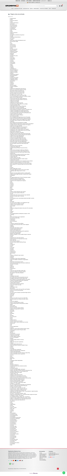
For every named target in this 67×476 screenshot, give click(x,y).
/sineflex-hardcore (13, 319)
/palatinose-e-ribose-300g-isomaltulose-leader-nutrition (19, 328)
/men (11, 314)
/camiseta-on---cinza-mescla (15, 383)
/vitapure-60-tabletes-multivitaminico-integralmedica (19, 259)
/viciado (11, 212)
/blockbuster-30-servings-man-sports (16, 261)
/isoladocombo (12, 153)
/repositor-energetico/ (14, 86)
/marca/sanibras (13, 422)
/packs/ (11, 64)
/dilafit (11, 200)
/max (11, 190)
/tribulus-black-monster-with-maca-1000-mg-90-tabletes (20, 289)
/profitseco (12, 249)
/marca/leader (12, 443)
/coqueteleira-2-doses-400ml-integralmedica (17, 258)
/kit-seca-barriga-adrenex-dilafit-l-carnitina (17, 179)
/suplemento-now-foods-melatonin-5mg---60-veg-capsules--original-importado (24, 391)
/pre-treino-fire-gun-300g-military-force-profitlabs (18, 103)
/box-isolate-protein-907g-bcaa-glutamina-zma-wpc (19, 277)
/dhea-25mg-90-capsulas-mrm (15, 131)
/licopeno (11, 186)
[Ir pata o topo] (58, 469)
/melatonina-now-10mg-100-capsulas (16, 102)
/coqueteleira (12, 330)
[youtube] (51, 457)
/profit (11, 402)
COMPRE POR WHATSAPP (36, 0)
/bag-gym (11, 363)
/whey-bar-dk (12, 323)
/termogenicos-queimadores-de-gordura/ (17, 34)
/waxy (11, 356)
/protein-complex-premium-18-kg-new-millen (18, 329)
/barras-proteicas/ (13, 85)
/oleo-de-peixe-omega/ (14, 41)
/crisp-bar (11, 327)
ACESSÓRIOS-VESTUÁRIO (18, 8)
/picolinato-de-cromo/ (14, 55)
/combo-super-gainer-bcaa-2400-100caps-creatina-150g (20, 352)
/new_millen (12, 406)
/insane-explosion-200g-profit (15, 392)
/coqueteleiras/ (12, 28)
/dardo (11, 165)
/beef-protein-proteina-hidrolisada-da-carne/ (18, 40)
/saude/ (11, 19)
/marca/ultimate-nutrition (14, 433)
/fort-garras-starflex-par (14, 364)
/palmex (11, 362)
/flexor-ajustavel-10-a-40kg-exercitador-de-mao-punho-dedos (21, 164)
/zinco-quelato (12, 205)
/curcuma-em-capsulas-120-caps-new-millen (18, 137)
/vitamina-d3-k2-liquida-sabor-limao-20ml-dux (18, 88)
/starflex (11, 405)
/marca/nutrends (13, 432)
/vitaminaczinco (12, 268)
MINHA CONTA (18, 0)
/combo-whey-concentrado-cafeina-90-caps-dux (18, 99)
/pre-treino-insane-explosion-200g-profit (17, 192)
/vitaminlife (12, 410)
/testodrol (11, 199)
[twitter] (53, 457)
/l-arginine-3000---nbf (14, 373)
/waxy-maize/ (12, 57)
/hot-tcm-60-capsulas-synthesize (16, 281)
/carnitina (11, 245)
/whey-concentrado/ (13, 26)
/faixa (11, 222)
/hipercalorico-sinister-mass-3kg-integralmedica (18, 141)
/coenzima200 (12, 220)
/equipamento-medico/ (14, 51)
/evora (11, 269)
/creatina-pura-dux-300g (14, 101)
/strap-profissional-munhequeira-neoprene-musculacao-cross (21, 109)
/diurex (11, 144)
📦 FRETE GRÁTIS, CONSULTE (33, 2)
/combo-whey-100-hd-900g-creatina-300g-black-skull (19, 151)
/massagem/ (12, 76)
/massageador (12, 175)
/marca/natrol (12, 441)
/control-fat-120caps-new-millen (15, 284)
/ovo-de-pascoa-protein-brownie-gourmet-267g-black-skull (20, 112)
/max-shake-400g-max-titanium (15, 232)
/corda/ (11, 21)
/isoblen (11, 265)
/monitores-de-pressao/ (14, 77)
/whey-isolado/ (12, 62)
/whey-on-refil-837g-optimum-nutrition (17, 302)
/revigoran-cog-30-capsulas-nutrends (16, 204)
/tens (11, 176)
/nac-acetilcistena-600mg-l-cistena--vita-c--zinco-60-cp (20, 396)
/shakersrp (12, 266)
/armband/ (12, 61)
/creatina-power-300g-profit (15, 146)
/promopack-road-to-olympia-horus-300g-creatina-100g (20, 120)
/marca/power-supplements (15, 418)
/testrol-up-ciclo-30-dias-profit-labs (16, 97)
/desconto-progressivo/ (14, 69)
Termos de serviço (42, 459)
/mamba (11, 236)
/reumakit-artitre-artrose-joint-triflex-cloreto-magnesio (19, 224)
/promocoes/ (12, 23)
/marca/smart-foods (13, 414)
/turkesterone (12, 244)
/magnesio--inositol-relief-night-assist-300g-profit (18, 385)
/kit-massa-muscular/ (13, 49)
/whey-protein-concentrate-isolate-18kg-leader (18, 108)
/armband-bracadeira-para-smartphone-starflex (18, 365)
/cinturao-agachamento (14, 326)
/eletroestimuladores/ (13, 75)
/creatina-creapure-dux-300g (15, 157)
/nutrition (11, 403)
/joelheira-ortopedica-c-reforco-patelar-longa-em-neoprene (20, 234)
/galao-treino (12, 358)
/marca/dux (12, 425)
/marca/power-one (13, 421)
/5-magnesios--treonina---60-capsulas (16, 395)
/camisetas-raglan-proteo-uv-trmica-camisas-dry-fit (19, 371)
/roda (11, 210)
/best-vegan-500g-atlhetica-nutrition (16, 227)
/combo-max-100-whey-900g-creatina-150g (17, 270)
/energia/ (11, 35)
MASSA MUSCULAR (26, 8)
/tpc (10, 215)
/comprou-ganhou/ (13, 52)
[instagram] (52, 457)
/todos (11, 444)
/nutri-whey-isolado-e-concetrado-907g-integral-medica (19, 142)
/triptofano (12, 257)
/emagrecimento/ (13, 18)
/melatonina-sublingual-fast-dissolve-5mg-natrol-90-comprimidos (21, 208)
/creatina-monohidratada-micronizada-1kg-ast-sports (19, 110)
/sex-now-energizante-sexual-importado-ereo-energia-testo (20, 384)
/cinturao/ (11, 60)
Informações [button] (42, 451)
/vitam (11, 181)
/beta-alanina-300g (13, 306)
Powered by (31, 473)
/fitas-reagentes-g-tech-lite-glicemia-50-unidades (18, 122)
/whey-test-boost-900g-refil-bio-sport (16, 381)
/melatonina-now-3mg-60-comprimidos (17, 132)
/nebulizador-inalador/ (14, 78)
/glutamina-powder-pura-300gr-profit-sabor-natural (19, 299)
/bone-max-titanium (13, 221)
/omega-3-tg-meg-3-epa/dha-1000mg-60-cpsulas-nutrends (20, 397)
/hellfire (11, 274)
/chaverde (12, 183)
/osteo (11, 260)
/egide (11, 148)
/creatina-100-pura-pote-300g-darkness (17, 135)
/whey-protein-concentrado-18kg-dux (16, 114)
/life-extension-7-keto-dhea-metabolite (16, 272)
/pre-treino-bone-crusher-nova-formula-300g (18, 95)
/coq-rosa (11, 354)
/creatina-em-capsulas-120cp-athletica (16, 223)
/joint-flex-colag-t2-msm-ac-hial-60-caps (17, 92)
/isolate (11, 243)
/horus (11, 188)
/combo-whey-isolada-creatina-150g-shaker (17, 155)
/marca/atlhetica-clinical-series (15, 417)
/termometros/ (12, 80)
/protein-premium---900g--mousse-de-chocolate (18, 388)
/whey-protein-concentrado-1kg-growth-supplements (19, 231)
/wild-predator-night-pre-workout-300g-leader (18, 106)
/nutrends (11, 409)
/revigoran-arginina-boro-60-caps (16, 113)
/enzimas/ (11, 66)
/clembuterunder (13, 251)
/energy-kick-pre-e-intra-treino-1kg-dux (17, 237)
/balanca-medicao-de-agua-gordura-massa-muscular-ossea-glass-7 (22, 123)
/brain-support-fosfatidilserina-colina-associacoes (18, 126)
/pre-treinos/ (12, 38)
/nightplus (11, 225)
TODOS (12, 8)
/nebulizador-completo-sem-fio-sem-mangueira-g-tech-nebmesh (21, 160)
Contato (40, 452)
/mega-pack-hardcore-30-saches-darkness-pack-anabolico (20, 134)
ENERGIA (31, 8)
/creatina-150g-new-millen (14, 159)
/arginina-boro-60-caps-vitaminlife (16, 125)
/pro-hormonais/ (13, 45)
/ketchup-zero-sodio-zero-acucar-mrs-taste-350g (18, 297)
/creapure (11, 342)
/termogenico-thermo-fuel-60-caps (16, 94)
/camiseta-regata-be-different (15, 336)
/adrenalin (11, 315)
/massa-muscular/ (13, 29)
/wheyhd (11, 273)
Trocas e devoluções (42, 460)
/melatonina (12, 121)
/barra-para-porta (13, 316)
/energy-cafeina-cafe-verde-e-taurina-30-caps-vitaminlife (20, 194)
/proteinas (12, 84)
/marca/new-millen (13, 426)
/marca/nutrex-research (14, 431)
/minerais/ (11, 56)
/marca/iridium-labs (13, 427)
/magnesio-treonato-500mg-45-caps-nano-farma (18, 147)
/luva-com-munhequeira (14, 337)
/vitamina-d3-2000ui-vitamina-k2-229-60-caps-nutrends (19, 154)
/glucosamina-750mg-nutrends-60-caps (17, 90)
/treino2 (11, 209)
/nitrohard (11, 235)
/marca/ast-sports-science (14, 442)
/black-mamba (12, 305)
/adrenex (11, 182)
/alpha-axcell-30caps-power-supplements (17, 216)
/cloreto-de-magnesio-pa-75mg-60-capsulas (18, 271)
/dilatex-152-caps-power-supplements (16, 341)
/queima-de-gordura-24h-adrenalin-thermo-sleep (18, 238)
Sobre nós (41, 458)
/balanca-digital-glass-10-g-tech (15, 168)
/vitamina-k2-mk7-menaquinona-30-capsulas (18, 180)
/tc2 (10, 254)
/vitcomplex (12, 348)
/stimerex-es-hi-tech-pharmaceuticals (16, 290)
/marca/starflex (12, 416)
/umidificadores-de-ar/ (14, 79)
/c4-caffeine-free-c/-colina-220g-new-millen (17, 387)
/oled (11, 166)
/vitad (11, 324)
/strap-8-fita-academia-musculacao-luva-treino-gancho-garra (20, 163)
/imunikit (11, 193)
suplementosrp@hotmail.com (54, 454)
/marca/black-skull (13, 440)
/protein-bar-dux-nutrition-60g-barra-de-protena (18, 376)
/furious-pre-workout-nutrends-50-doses (17, 91)
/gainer (11, 187)
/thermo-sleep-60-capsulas (15, 240)
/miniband (11, 211)
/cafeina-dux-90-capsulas (14, 100)
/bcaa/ (11, 30)
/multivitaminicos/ (13, 27)
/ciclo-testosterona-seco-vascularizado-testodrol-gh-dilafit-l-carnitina (22, 198)
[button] (60, 6)
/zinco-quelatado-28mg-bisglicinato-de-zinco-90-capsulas (20, 117)
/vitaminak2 (12, 256)
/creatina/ (11, 39)
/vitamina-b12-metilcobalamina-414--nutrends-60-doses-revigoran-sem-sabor (23, 394)
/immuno (11, 197)
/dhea (11, 300)
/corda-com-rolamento (14, 301)
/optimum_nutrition (13, 407)
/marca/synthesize (13, 430)
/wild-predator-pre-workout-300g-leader (17, 107)
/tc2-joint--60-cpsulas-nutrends (15, 386)
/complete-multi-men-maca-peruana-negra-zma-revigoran (20, 124)
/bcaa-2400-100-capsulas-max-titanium (17, 283)
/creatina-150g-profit (13, 156)
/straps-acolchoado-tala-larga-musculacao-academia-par (20, 262)
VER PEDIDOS (23, 0)
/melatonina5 (12, 293)
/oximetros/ (12, 83)
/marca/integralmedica (14, 415)
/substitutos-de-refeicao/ (14, 74)
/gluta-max (12, 267)
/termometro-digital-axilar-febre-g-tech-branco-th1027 (19, 169)
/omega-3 (11, 346)
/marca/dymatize (13, 428)
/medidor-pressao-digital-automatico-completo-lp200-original (20, 174)
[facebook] (49, 457)
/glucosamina (12, 288)
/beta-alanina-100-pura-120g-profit (16, 145)
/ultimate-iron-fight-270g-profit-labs (16, 374)
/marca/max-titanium (13, 420)
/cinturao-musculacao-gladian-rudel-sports (17, 369)
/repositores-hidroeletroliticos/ (15, 37)
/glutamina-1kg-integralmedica (15, 233)
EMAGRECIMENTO (36, 8)
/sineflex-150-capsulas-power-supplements (17, 350)
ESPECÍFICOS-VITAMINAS (44, 8)
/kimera (11, 318)
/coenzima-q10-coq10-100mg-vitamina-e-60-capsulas (19, 129)
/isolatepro (12, 189)
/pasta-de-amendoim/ (13, 32)
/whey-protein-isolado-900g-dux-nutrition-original (18, 158)
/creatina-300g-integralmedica (15, 351)
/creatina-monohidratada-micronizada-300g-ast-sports (19, 111)
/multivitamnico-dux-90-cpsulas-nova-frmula (18, 375)
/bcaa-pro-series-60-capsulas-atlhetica (17, 307)
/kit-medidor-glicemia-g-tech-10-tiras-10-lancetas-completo (20, 177)
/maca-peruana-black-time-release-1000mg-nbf (18, 98)
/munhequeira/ (12, 63)
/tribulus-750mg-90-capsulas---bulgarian (17, 380)
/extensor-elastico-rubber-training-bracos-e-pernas (19, 322)
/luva (11, 325)
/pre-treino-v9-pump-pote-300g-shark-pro (17, 399)
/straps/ (11, 31)
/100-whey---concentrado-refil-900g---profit (18, 393)
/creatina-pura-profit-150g (14, 335)
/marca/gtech (12, 438)
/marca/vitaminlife (13, 437)
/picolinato (12, 248)
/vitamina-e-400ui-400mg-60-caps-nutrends (18, 191)
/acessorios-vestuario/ (14, 20)
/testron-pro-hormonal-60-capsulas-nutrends (18, 89)
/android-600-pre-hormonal (15, 334)
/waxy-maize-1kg (13, 239)
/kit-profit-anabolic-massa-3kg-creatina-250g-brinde (19, 143)
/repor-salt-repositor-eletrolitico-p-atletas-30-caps (18, 345)
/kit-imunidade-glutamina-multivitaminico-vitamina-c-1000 (20, 213)
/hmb (11, 359)
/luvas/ (11, 43)
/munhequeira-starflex (14, 368)
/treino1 (11, 246)
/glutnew (11, 331)
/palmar (11, 317)
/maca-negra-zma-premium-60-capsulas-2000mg (18, 140)
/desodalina (12, 313)
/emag (11, 312)
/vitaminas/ (12, 33)
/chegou (11, 87)
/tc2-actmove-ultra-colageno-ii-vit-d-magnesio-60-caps (19, 202)
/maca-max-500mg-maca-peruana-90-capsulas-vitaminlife (20, 118)
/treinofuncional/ (13, 46)
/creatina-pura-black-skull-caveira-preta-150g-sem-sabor (20, 152)
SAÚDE (50, 8)
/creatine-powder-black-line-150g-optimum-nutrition (19, 303)
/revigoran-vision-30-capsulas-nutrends (17, 203)
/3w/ (11, 42)
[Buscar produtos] (57, 6)
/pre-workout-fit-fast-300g (14, 217)
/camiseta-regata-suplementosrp (15, 228)
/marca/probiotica (13, 419)
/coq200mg (12, 214)
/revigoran (12, 340)
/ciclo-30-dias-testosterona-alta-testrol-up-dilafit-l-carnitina (20, 96)
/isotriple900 (12, 311)
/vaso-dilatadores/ (13, 68)
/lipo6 (11, 296)
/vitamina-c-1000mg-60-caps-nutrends (17, 255)
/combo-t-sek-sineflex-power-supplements (17, 353)
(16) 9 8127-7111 (44, 0)
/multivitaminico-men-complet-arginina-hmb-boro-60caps (20, 130)
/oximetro (11, 167)
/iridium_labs (12, 408)
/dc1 (10, 171)
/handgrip (11, 361)
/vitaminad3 (12, 226)
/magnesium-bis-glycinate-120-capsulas (17, 308)
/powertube (12, 201)
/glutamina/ (12, 53)
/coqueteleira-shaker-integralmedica (16, 360)
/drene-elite (12, 294)
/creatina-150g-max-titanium (15, 282)
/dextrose (11, 357)
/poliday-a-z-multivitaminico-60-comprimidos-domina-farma (20, 398)
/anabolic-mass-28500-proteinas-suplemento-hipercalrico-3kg (21, 370)
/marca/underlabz (13, 436)
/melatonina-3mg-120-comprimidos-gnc (17, 178)
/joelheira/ (11, 73)
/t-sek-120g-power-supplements (15, 349)
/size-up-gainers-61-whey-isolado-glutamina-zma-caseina (20, 279)
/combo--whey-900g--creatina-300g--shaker (18, 382)
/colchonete (12, 247)
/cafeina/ (11, 65)
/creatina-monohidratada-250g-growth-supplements (19, 280)
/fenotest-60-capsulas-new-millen (16, 372)
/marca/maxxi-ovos (13, 429)
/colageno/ (12, 67)
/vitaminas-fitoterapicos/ (14, 22)
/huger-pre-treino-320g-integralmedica (16, 136)
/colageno (11, 285)
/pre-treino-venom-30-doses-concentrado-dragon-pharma (20, 292)
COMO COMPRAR (29, 0)
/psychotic (12, 291)
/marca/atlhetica (13, 413)
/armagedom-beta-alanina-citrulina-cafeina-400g (18, 278)
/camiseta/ (12, 54)
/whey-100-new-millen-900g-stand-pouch (17, 379)
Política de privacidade (43, 457)
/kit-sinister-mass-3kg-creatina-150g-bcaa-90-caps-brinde (20, 133)
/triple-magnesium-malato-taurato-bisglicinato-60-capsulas (20, 119)
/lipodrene (12, 295)
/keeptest (11, 338)
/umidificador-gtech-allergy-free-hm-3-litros (17, 170)
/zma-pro (11, 347)
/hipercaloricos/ (12, 44)
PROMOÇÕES (54, 8)
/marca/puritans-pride (14, 439)
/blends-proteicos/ (13, 50)
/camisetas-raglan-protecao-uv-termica (17, 339)
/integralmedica (12, 404)
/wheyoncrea (12, 250)
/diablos (11, 304)
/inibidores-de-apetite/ (14, 72)
